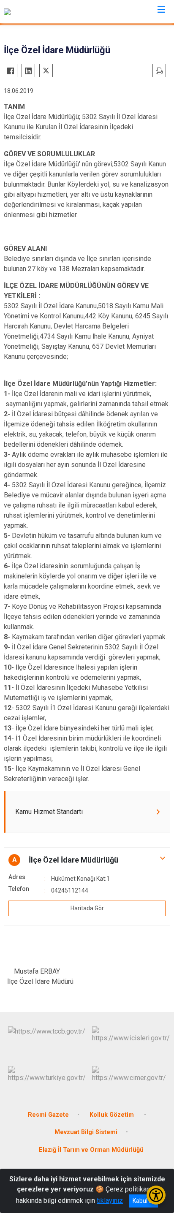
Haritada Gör (87, 908)
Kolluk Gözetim (113, 1114)
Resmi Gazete (48, 1114)
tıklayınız (110, 1201)
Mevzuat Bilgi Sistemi (85, 1132)
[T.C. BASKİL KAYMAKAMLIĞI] (46, 11)
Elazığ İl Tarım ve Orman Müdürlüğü (91, 1149)
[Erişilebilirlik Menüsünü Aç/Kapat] (156, 1195)
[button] (87, 860)
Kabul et (143, 1200)
